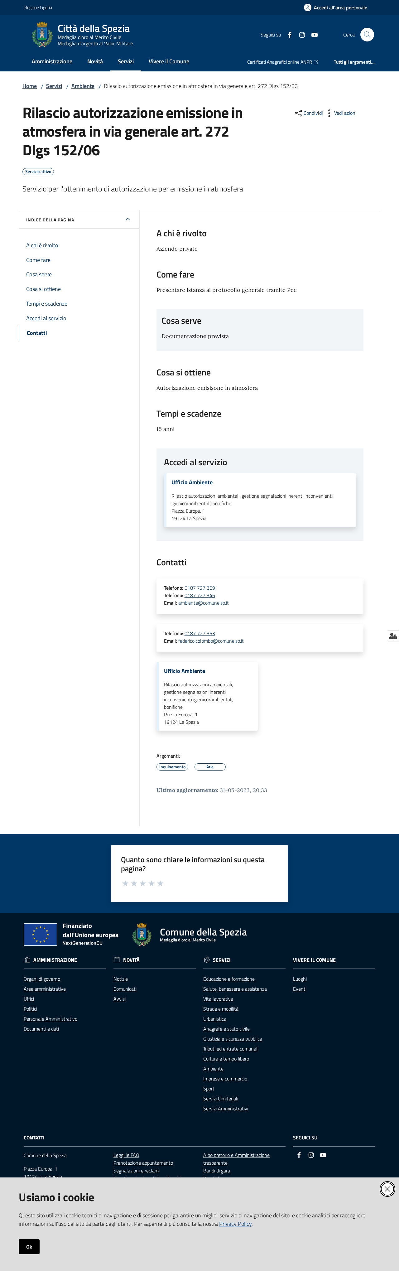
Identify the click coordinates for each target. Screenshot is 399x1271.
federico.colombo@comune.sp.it (211, 641)
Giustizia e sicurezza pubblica (232, 1038)
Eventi (299, 989)
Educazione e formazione (229, 979)
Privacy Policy (235, 1224)
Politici (30, 1008)
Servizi (54, 86)
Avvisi (119, 999)
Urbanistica (214, 1018)
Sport (208, 1088)
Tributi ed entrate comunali (230, 1048)
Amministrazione (55, 960)
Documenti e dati (41, 1028)
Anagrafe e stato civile (226, 1028)
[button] (367, 34)
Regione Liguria (38, 7)
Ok (29, 1246)
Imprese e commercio (225, 1078)
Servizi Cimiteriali (220, 1098)
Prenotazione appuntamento (143, 1163)
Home (29, 86)
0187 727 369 (200, 588)
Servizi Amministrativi (225, 1108)
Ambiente (82, 86)
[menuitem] (52, 61)
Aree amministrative (45, 989)
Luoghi (300, 979)
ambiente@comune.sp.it (203, 603)
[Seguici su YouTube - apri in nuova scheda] (312, 34)
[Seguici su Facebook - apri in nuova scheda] (287, 34)
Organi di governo (42, 979)
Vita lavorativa (218, 999)
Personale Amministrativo (50, 1018)
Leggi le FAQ (126, 1155)
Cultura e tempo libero (226, 1058)
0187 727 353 (200, 633)
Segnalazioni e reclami (136, 1170)
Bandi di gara (216, 1170)
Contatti (34, 1137)
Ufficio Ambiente (192, 482)
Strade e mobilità (220, 1008)
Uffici (29, 999)
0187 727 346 (200, 595)
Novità (131, 960)
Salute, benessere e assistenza (235, 989)
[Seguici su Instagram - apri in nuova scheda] (299, 34)
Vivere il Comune (314, 960)
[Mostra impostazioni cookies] (393, 635)
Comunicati (125, 989)
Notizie (120, 979)
